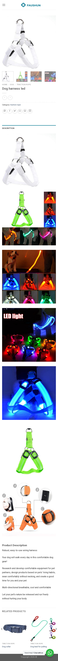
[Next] (51, 42)
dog (12, 84)
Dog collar (6, 646)
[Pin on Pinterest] (25, 111)
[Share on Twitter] (15, 111)
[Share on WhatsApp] (4, 111)
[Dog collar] (15, 628)
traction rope (24, 84)
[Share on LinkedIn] (30, 111)
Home (4, 84)
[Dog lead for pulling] (43, 628)
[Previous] (6, 42)
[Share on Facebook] (9, 111)
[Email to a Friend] (20, 111)
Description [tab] (8, 128)
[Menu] (3, 4)
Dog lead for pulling (38, 646)
